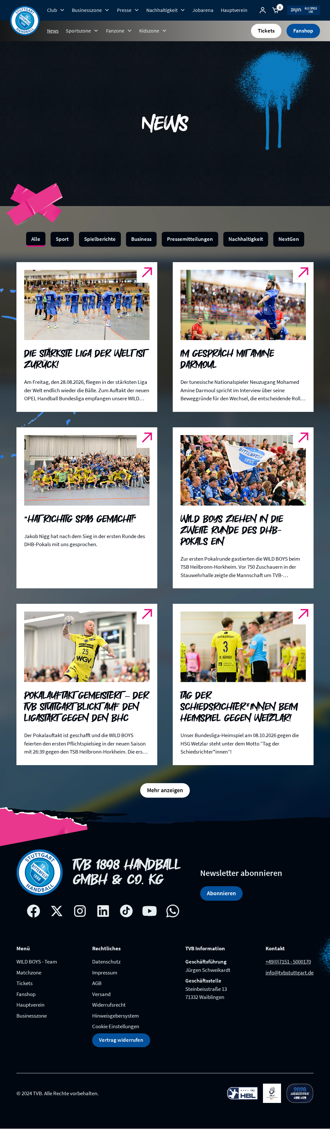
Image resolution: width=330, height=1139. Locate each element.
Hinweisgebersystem (115, 1015)
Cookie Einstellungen (115, 1026)
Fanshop (303, 30)
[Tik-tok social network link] (126, 911)
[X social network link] (56, 911)
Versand (101, 994)
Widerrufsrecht (109, 1004)
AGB (97, 983)
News (53, 30)
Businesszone (31, 1015)
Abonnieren (221, 893)
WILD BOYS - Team (36, 961)
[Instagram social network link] (80, 911)
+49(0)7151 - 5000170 (288, 961)
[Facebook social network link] (33, 911)
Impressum (104, 972)
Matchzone (28, 972)
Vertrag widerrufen (121, 1039)
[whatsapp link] (172, 911)
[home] (25, 20)
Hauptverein (234, 10)
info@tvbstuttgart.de (290, 972)
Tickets (266, 30)
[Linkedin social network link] (103, 911)
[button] (56, 10)
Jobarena (202, 10)
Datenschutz (106, 961)
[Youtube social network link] (149, 911)
